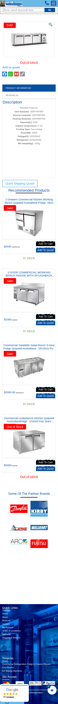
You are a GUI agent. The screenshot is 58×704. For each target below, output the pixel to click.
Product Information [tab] (18, 88)
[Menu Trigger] (53, 3)
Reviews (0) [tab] (12, 95)
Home (5, 613)
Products (6, 620)
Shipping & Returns (11, 638)
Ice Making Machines (12, 671)
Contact (6, 624)
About (5, 617)
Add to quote (11, 67)
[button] (14, 693)
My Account (7, 627)
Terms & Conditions (11, 631)
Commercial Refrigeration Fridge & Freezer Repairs (26, 664)
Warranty (6, 634)
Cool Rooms (8, 667)
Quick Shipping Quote (20, 183)
